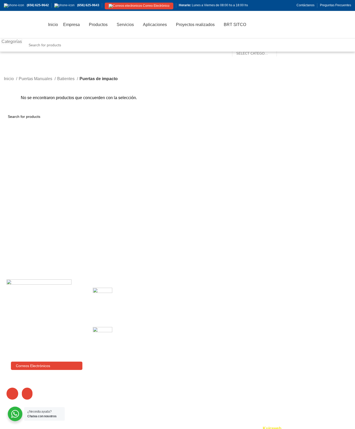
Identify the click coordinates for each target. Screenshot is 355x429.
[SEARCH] (283, 45)
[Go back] (10, 68)
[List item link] (44, 343)
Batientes (66, 78)
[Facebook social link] (256, 5)
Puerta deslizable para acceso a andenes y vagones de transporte (144, 296)
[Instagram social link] (262, 5)
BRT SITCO (192, 339)
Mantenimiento (254, 310)
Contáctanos (193, 349)
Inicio (9, 78)
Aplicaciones (193, 319)
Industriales (310, 300)
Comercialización (257, 290)
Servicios (190, 310)
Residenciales (313, 319)
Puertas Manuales (36, 78)
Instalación (251, 300)
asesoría (249, 319)
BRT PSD (309, 310)
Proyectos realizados (200, 329)
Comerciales (311, 290)
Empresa (189, 300)
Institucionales (313, 339)
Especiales (310, 329)
